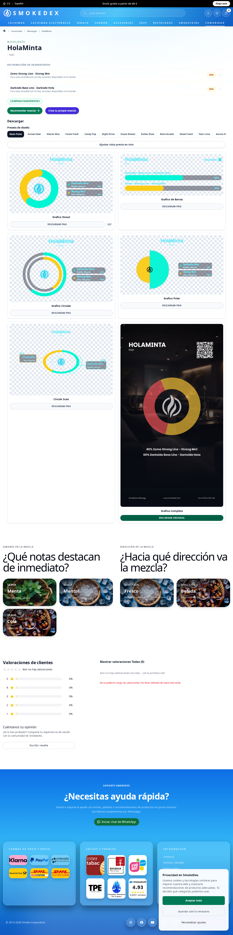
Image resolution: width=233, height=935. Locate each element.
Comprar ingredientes (25, 101)
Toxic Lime (204, 134)
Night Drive (108, 134)
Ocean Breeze (128, 134)
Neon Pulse (15, 134)
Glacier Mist (53, 134)
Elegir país (221, 3)
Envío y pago (171, 868)
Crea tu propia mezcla (62, 110)
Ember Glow (147, 134)
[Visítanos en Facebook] (141, 922)
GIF (109, 224)
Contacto (168, 856)
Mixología (32, 31)
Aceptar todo (193, 900)
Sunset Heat (34, 134)
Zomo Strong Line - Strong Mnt (30, 73)
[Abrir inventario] (217, 13)
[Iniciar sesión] (208, 13)
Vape (143, 23)
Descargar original (172, 517)
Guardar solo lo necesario (193, 911)
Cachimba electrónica (51, 23)
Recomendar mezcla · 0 (24, 110)
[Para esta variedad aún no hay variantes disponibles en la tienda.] (220, 74)
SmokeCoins (189, 23)
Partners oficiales (173, 862)
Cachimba (16, 23)
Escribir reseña (39, 745)
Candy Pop (90, 134)
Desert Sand (186, 134)
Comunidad (215, 23)
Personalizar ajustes (193, 922)
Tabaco (83, 23)
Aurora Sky (222, 134)
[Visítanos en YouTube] (152, 922)
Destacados (163, 23)
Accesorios (123, 23)
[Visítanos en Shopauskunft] (138, 888)
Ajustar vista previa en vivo (116, 144)
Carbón (101, 23)
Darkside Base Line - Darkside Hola (32, 88)
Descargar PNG (57, 224)
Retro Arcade (167, 134)
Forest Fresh (72, 134)
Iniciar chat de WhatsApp (119, 822)
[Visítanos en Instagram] (130, 922)
